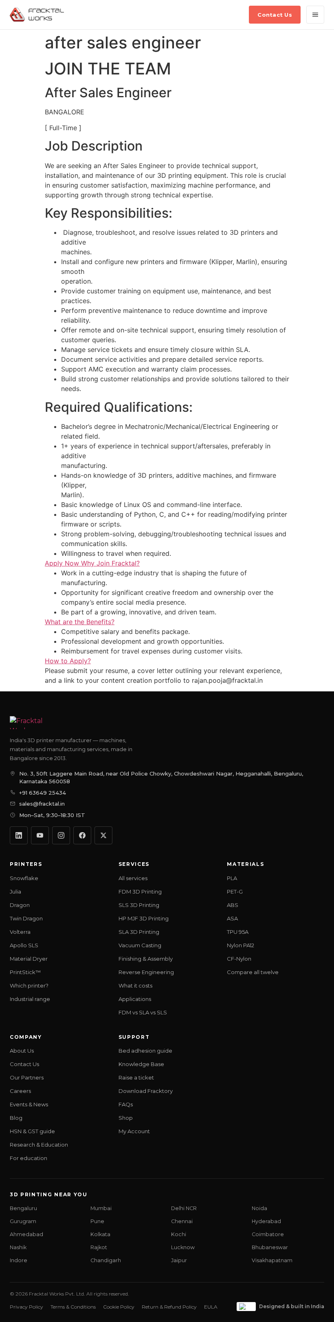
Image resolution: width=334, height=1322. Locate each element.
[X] (103, 835)
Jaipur (179, 1260)
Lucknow (183, 1247)
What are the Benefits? (79, 622)
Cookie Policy (118, 1307)
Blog (16, 1117)
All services (133, 878)
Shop (126, 1117)
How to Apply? (68, 661)
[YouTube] (40, 835)
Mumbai (101, 1208)
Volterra (20, 932)
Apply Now (63, 563)
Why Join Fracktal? (110, 563)
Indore (18, 1260)
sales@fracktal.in (42, 803)
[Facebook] (82, 835)
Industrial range (30, 999)
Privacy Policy (26, 1307)
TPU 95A (237, 932)
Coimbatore (268, 1234)
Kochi (178, 1234)
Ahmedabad (26, 1234)
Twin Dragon (26, 918)
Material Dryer (29, 958)
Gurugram (23, 1221)
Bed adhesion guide (145, 1050)
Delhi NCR (184, 1208)
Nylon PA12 (240, 945)
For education (28, 1158)
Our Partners (27, 1077)
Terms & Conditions (73, 1307)
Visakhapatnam (272, 1260)
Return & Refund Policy (169, 1307)
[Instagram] (61, 835)
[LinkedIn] (19, 835)
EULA (211, 1307)
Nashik (18, 1247)
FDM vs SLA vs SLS (143, 1012)
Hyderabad (266, 1221)
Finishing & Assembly (146, 958)
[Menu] (315, 15)
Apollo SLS (24, 945)
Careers (20, 1091)
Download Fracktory (146, 1091)
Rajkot (98, 1247)
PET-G (235, 891)
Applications (135, 999)
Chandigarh (105, 1260)
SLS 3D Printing (139, 905)
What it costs (135, 985)
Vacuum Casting (140, 945)
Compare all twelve (253, 972)
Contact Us (274, 14)
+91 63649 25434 (42, 792)
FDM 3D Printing (140, 891)
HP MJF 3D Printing (144, 918)
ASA (232, 918)
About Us (22, 1050)
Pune (97, 1221)
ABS (232, 905)
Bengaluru (23, 1208)
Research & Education (39, 1144)
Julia (15, 891)
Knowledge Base (141, 1064)
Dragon (20, 905)
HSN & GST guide (32, 1131)
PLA (232, 878)
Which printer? (29, 985)
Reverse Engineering (146, 972)
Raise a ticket (136, 1077)
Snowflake (24, 878)
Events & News (29, 1104)
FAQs (126, 1104)
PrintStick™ (25, 972)
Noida (259, 1208)
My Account (134, 1131)
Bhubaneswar (270, 1247)
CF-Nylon (239, 958)
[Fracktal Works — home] (37, 15)
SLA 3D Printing (139, 932)
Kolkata (100, 1234)
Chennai (182, 1221)
